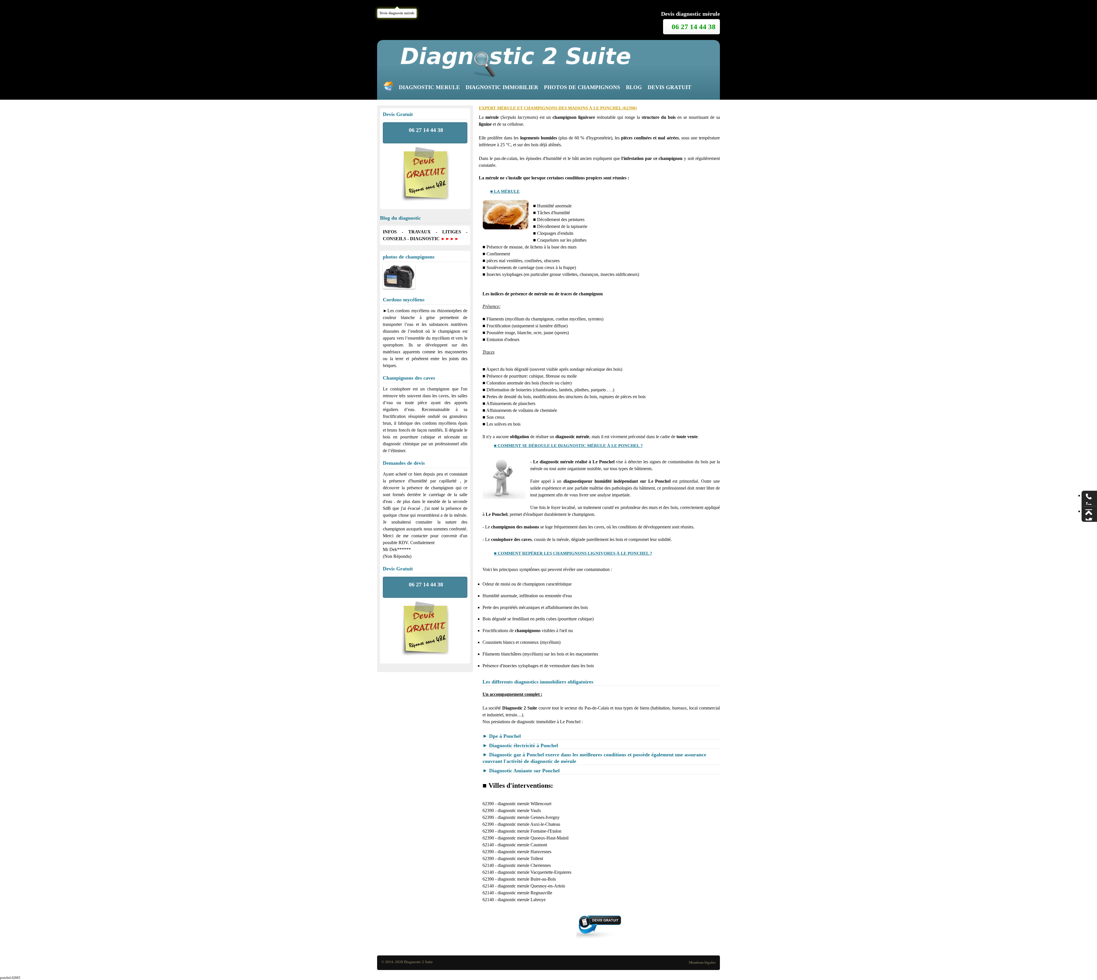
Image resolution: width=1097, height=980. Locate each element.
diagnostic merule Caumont (522, 844)
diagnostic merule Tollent (520, 858)
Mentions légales (702, 963)
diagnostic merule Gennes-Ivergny (529, 817)
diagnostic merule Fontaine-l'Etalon (529, 831)
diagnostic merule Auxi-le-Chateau (529, 824)
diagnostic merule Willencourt (524, 803)
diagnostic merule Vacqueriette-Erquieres (534, 872)
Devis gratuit (669, 87)
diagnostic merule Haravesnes (524, 851)
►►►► (450, 238)
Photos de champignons (582, 87)
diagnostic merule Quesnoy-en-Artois (531, 885)
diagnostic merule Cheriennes (524, 865)
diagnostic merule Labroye (522, 899)
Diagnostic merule (429, 87)
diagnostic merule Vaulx (519, 810)
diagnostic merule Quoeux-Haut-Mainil (533, 837)
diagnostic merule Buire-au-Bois (527, 879)
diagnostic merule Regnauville (525, 892)
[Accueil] (389, 87)
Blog (634, 87)
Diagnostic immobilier (502, 87)
